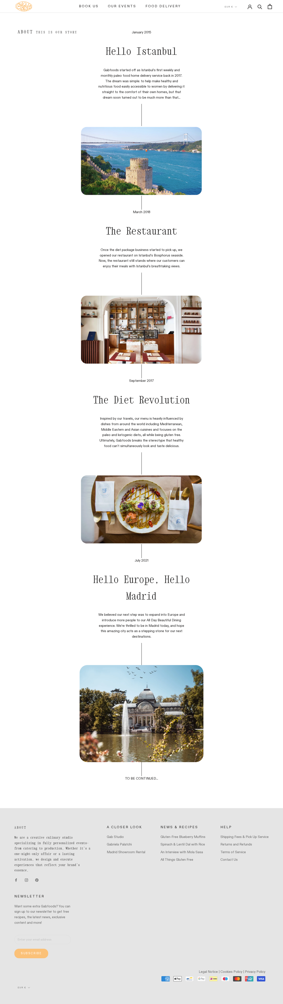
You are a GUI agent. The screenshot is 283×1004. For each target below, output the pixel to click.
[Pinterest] (36, 880)
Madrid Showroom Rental (126, 852)
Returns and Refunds (236, 844)
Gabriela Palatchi (119, 844)
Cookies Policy (231, 971)
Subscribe (31, 953)
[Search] (260, 6)
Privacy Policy (255, 971)
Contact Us (229, 859)
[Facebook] (16, 880)
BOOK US (89, 6)
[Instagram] (26, 880)
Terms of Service (233, 852)
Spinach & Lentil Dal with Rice (183, 844)
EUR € (229, 7)
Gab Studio (115, 837)
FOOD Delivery (163, 6)
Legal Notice (208, 971)
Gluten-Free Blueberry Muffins (183, 837)
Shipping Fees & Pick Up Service (244, 837)
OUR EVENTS (122, 6)
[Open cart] (270, 6)
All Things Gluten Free (177, 859)
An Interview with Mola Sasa (182, 852)
